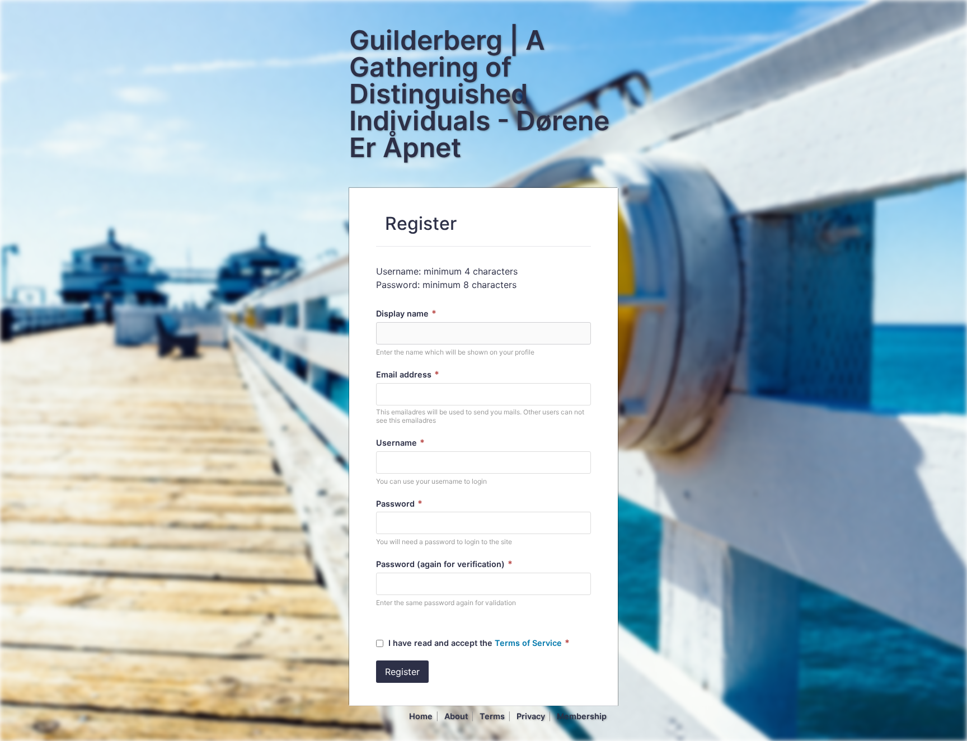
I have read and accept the (479, 643)
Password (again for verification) (444, 564)
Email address (407, 374)
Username (400, 442)
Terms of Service (528, 643)
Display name (406, 313)
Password (399, 503)
